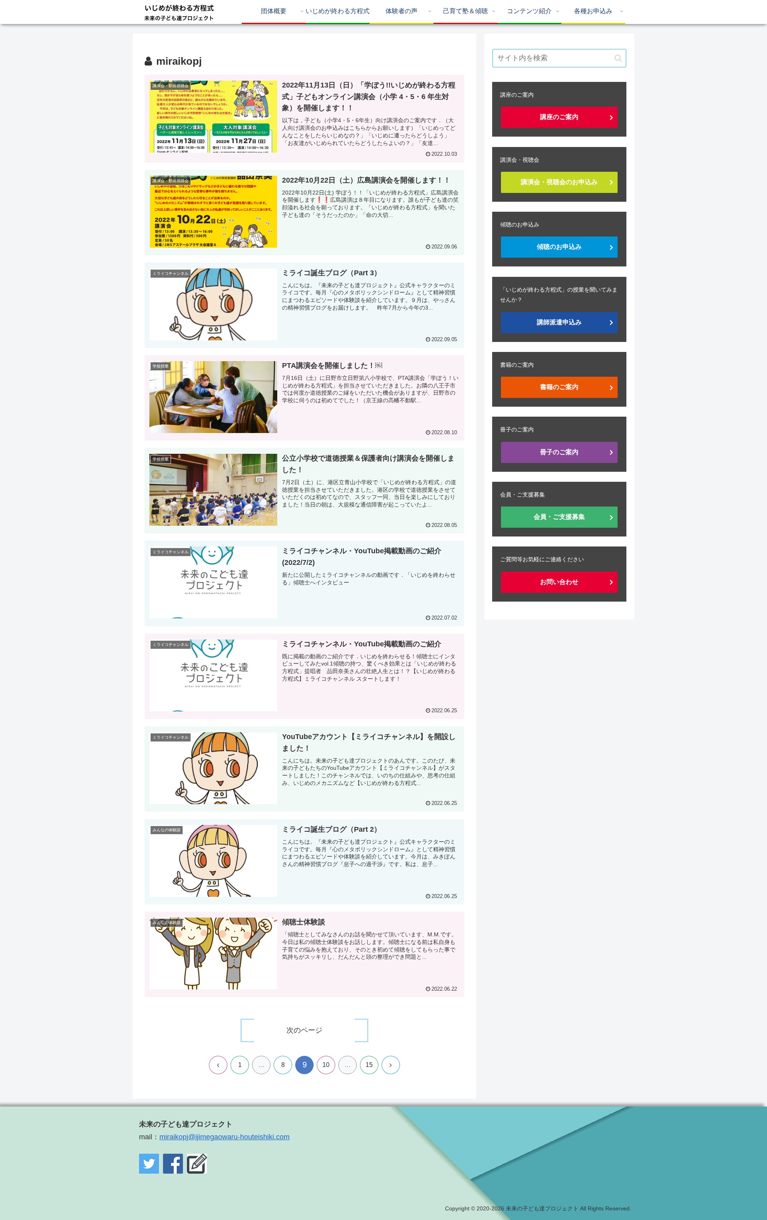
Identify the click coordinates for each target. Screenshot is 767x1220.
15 (369, 1064)
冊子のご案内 (559, 452)
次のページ (304, 1030)
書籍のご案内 (559, 386)
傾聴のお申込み (559, 246)
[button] (618, 58)
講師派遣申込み (559, 322)
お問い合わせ (559, 581)
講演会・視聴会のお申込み (559, 182)
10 (326, 1064)
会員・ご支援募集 (559, 516)
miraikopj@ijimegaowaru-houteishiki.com (224, 1137)
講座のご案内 (559, 116)
